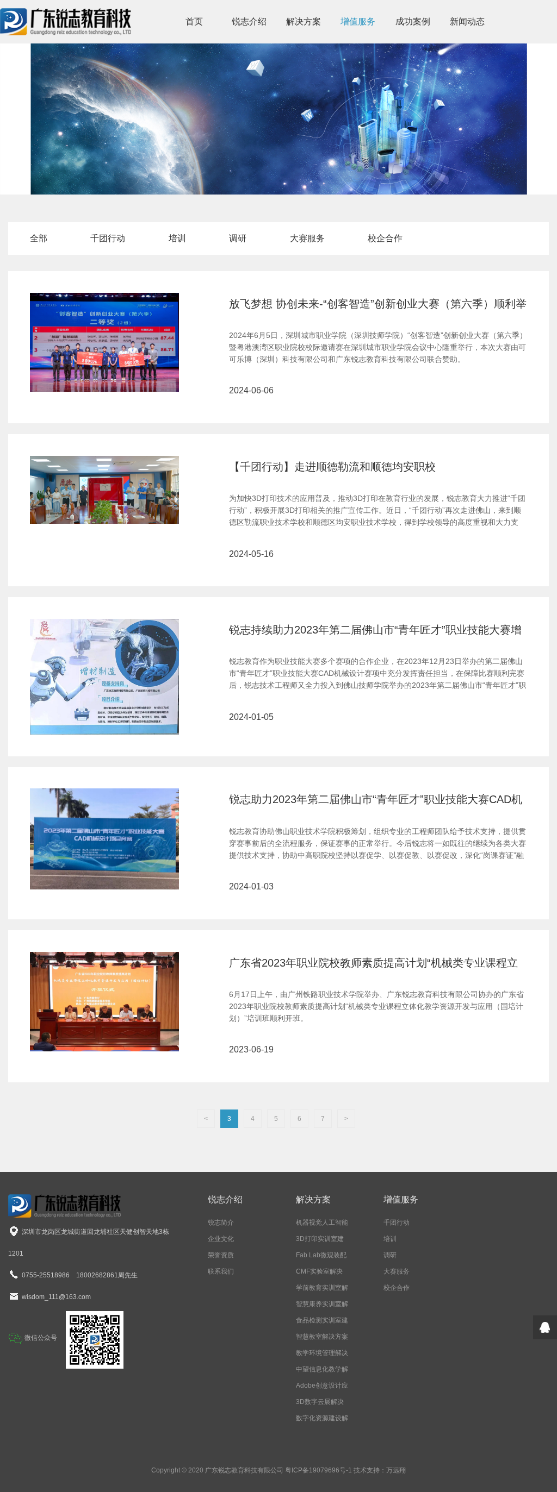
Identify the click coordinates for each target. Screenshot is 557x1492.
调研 (237, 238)
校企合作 (385, 238)
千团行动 (107, 238)
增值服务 (358, 21)
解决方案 (303, 21)
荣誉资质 (221, 1255)
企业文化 (221, 1239)
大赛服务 (307, 238)
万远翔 (396, 1470)
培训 (177, 238)
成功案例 (412, 21)
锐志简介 (221, 1222)
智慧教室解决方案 (322, 1336)
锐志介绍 (249, 21)
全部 (38, 238)
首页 (194, 21)
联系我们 (221, 1271)
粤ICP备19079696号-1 (318, 1470)
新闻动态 (467, 21)
